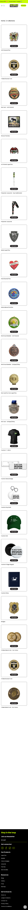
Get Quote (23, 5)
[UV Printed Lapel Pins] (14, 151)
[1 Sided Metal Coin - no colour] (14, 694)
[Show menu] (2, 5)
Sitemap (3, 886)
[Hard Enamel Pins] (14, 265)
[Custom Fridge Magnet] (14, 551)
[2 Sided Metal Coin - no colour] (14, 636)
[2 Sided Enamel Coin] (14, 665)
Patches (3, 867)
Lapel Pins (3, 855)
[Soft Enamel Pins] (14, 36)
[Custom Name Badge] (14, 465)
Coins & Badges (5, 861)
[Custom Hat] (14, 522)
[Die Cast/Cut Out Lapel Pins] (14, 379)
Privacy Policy (4, 903)
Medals (3, 858)
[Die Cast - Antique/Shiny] (14, 408)
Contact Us (4, 901)
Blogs (2, 878)
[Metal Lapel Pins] (14, 236)
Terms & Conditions (6, 906)
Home (3, 21)
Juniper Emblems (5, 898)
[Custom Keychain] (14, 494)
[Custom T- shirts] (14, 436)
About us (3, 895)
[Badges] (14, 608)
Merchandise (4, 870)
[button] (4, 5)
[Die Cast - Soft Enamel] (14, 94)
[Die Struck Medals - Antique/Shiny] (14, 351)
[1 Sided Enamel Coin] (14, 65)
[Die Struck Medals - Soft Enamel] (14, 322)
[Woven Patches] (14, 122)
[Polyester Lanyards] (14, 208)
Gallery (3, 881)
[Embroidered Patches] (14, 294)
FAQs (2, 884)
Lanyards (3, 864)
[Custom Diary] (14, 579)
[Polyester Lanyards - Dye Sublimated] (14, 179)
